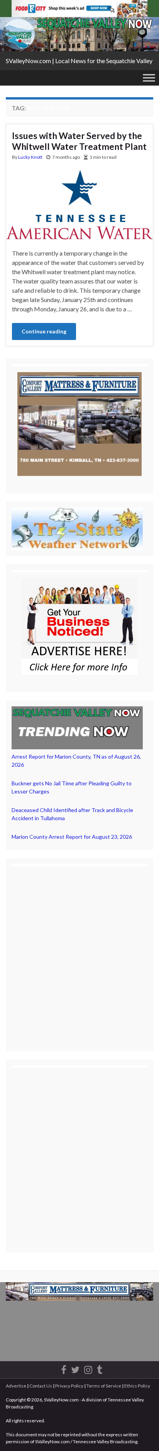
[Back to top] (141, 1433)
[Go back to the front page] (79, 34)
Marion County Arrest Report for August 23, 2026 (72, 836)
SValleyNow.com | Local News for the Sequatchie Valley (79, 60)
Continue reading (44, 331)
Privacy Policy (69, 1386)
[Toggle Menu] (149, 77)
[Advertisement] (79, 952)
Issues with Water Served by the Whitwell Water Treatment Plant (79, 141)
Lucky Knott (30, 157)
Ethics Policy (137, 1386)
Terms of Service (103, 1386)
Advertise (16, 1386)
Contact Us (40, 1386)
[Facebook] (63, 1368)
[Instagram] (88, 1368)
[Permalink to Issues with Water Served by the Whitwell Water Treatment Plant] (79, 204)
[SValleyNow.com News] (99, 1368)
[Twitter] (75, 1368)
